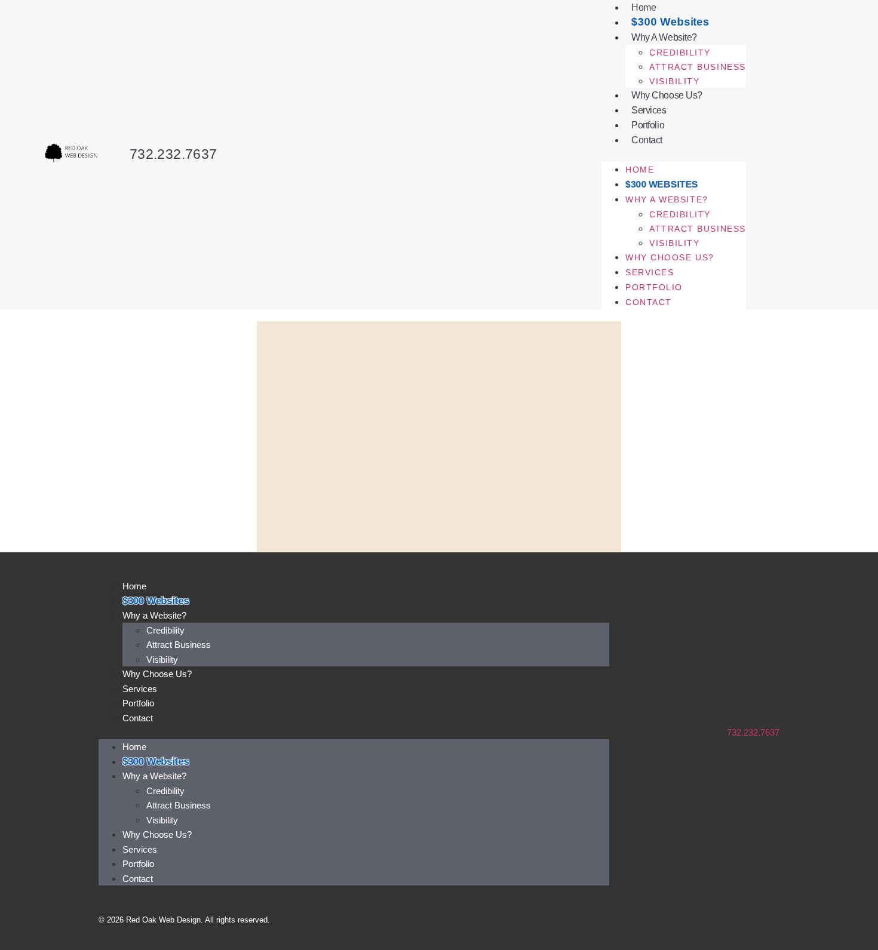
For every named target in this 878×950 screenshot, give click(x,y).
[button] (673, 154)
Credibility (680, 52)
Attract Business (697, 67)
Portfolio (647, 125)
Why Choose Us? (666, 95)
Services (648, 110)
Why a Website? (664, 37)
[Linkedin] (775, 919)
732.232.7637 (173, 154)
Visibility (674, 81)
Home (639, 169)
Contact (646, 140)
